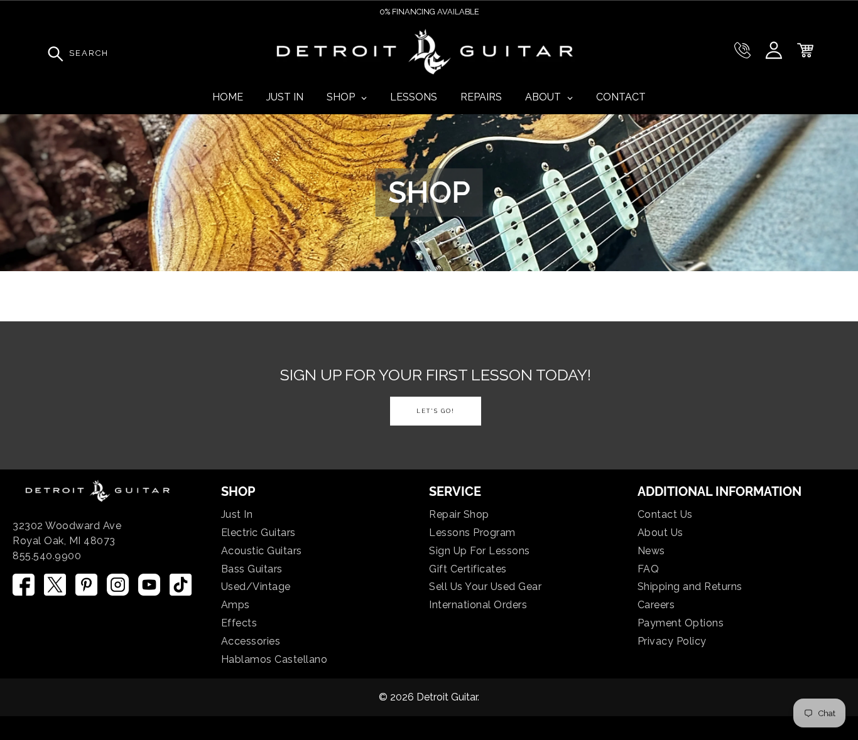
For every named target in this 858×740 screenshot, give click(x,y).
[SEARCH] (52, 53)
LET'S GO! (435, 410)
